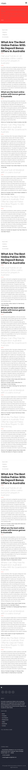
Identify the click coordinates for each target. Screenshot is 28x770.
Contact (4, 725)
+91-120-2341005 (6, 755)
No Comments (5, 37)
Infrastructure (5, 719)
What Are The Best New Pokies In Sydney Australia (14, 122)
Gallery (3, 721)
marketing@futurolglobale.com (9, 757)
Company (4, 715)
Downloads (4, 723)
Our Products (5, 717)
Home (2, 9)
